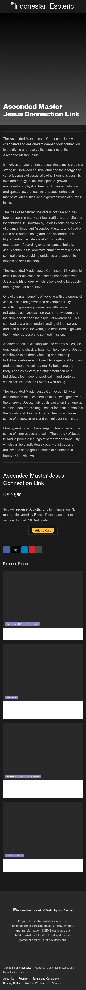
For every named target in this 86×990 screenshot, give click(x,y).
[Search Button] (81, 6)
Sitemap (57, 983)
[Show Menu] (5, 6)
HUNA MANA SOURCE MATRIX (43, 633)
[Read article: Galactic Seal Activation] (43, 830)
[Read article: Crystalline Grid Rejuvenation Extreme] (43, 751)
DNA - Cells (14, 855)
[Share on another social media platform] (38, 549)
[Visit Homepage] (43, 6)
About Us (8, 978)
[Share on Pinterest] (32, 549)
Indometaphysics (21, 967)
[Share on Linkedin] (24, 549)
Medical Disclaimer (36, 983)
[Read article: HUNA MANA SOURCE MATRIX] (43, 599)
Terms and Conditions (46, 978)
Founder (23, 978)
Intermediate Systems (22, 623)
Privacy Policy (12, 983)
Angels (11, 697)
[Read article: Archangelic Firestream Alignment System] (43, 672)
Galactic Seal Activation (43, 865)
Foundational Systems (23, 776)
